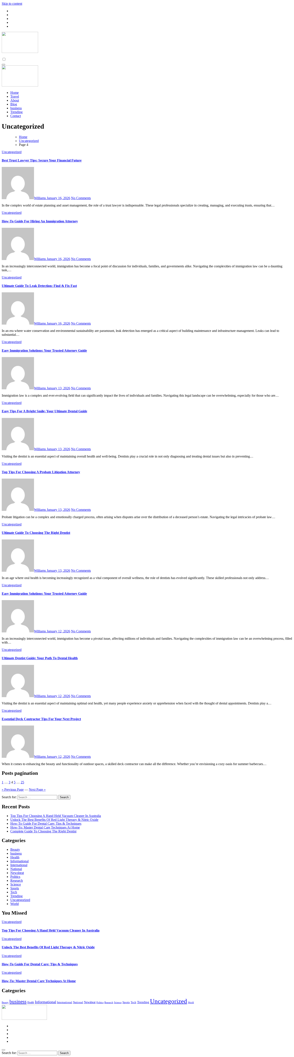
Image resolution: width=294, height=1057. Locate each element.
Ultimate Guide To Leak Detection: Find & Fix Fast (39, 286)
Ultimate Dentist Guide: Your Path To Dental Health (40, 658)
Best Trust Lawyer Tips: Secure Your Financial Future (42, 160)
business (16, 108)
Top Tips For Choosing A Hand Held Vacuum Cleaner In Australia (55, 816)
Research (16, 880)
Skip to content (12, 3)
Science (15, 884)
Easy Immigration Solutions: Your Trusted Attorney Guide (44, 350)
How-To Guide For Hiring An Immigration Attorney (40, 221)
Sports (14, 888)
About (14, 100)
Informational (19, 861)
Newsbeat (17, 873)
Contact (15, 116)
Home (14, 92)
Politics (15, 876)
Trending (16, 112)
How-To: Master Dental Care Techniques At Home (45, 827)
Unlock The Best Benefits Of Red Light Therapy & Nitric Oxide (54, 819)
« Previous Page (13, 789)
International (18, 865)
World (14, 904)
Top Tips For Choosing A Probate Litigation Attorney (41, 472)
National (16, 869)
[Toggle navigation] (3, 64)
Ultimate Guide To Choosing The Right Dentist (36, 533)
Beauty (15, 849)
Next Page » (37, 789)
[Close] (3, 1050)
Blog (13, 104)
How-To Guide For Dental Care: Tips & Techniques (45, 823)
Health (14, 857)
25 (22, 782)
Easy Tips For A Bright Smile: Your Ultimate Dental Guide (44, 411)
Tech (13, 892)
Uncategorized (12, 152)
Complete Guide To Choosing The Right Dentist (43, 831)
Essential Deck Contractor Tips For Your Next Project (41, 719)
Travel (14, 96)
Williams (40, 198)
